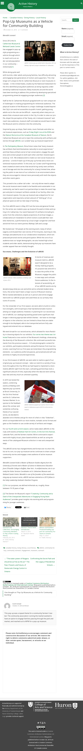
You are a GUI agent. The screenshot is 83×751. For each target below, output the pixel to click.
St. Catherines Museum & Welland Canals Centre (12, 44)
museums (34, 550)
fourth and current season (19, 429)
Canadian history (16, 18)
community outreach (14, 550)
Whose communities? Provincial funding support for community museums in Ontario (47, 530)
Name (67, 28)
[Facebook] (40, 722)
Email (67, 36)
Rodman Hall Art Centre (27, 432)
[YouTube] (42, 722)
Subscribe (68, 45)
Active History (28, 3)
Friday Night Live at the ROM (40, 132)
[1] (12, 67)
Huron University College (10, 714)
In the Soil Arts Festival (46, 432)
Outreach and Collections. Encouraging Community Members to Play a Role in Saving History (11, 531)
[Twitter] (38, 722)
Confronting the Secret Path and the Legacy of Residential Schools (42, 561)
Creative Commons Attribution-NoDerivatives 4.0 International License (26, 584)
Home (5, 18)
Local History (41, 18)
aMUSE (18, 141)
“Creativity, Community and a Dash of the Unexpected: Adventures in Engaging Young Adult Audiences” (28, 497)
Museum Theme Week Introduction (28, 528)
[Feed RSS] (45, 722)
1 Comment (24, 30)
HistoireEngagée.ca (66, 86)
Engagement (26, 550)
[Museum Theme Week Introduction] (29, 522)
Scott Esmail (16, 604)
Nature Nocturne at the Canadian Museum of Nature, (26, 135)
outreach (41, 550)
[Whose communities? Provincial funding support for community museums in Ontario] (47, 522)
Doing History (29, 18)
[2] (44, 95)
